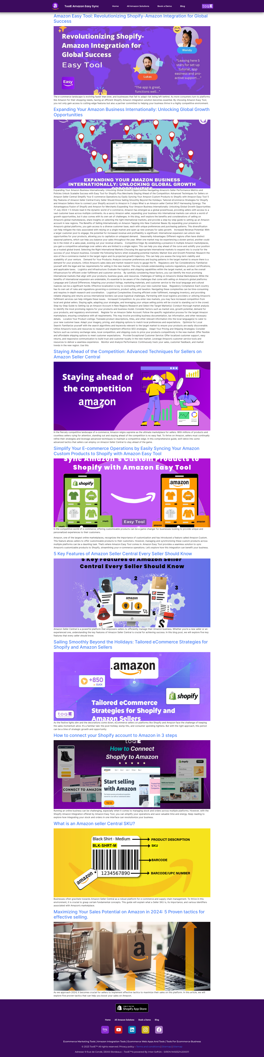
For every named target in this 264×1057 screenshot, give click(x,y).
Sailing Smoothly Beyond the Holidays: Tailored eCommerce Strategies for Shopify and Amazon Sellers (131, 644)
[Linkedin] (132, 1030)
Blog (182, 6)
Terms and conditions (148, 1046)
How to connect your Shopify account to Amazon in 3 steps (115, 735)
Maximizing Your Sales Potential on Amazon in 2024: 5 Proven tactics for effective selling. (129, 914)
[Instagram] (145, 1030)
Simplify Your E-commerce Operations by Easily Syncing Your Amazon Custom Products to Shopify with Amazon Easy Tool (126, 451)
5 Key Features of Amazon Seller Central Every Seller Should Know (123, 553)
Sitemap (166, 1046)
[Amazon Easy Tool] (105, 1030)
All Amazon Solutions (138, 6)
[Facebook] (159, 1030)
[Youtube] (118, 1030)
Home (115, 6)
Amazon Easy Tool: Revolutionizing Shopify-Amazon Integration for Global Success (131, 18)
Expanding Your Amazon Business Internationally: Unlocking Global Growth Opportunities (132, 112)
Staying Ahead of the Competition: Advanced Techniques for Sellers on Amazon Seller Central (128, 354)
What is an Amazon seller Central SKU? (94, 823)
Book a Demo (164, 6)
